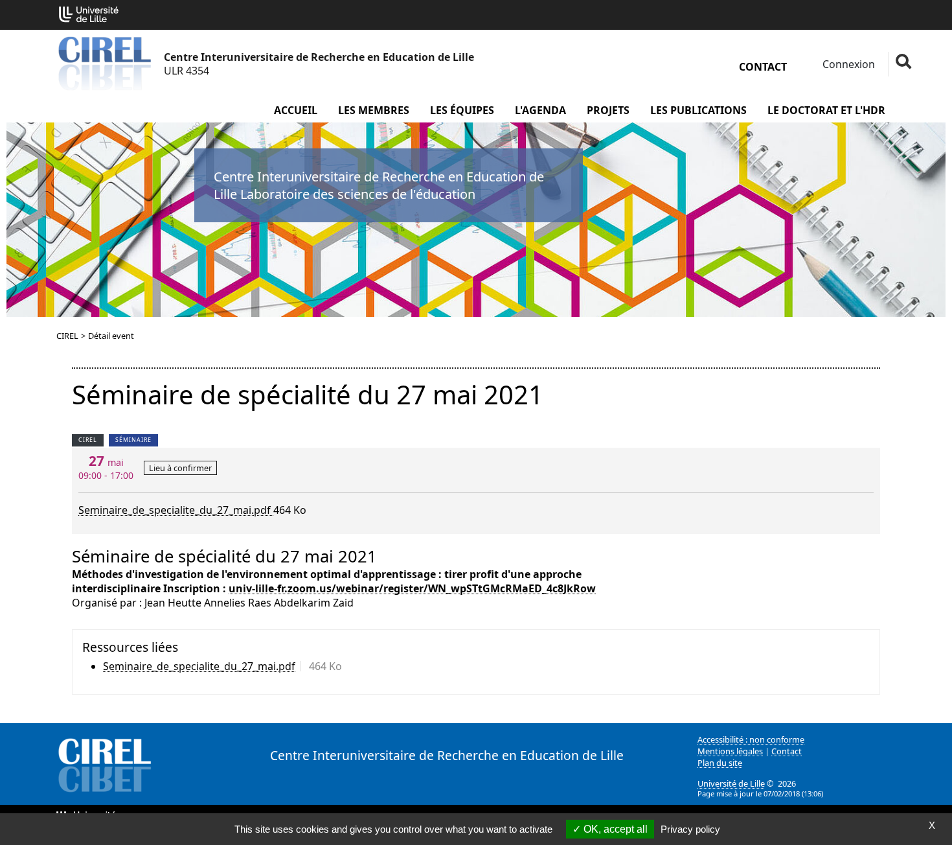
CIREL (67, 335)
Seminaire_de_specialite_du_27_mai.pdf (175, 510)
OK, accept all (614, 829)
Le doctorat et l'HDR (826, 110)
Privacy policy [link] (690, 829)
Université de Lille (731, 783)
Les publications (698, 110)
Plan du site (719, 763)
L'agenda (540, 110)
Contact (763, 67)
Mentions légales (730, 751)
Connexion (847, 64)
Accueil (295, 110)
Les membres (373, 110)
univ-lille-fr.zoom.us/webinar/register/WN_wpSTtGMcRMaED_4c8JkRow (412, 588)
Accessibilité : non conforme (750, 739)
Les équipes (462, 110)
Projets (608, 110)
